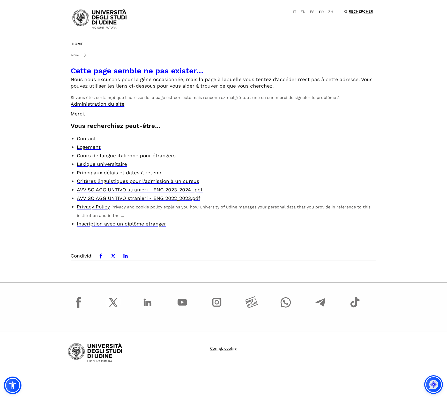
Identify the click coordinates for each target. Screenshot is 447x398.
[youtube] (182, 307)
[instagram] (217, 307)
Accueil (75, 55)
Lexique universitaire (102, 164)
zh (330, 12)
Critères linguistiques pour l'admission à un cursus (138, 181)
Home (77, 44)
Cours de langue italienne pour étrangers (126, 156)
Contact (86, 139)
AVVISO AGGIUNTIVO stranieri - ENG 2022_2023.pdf (138, 198)
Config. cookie (223, 348)
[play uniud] (251, 307)
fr (321, 12)
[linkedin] (148, 307)
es (312, 12)
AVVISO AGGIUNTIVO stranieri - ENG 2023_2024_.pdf (140, 190)
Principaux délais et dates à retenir (119, 173)
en (303, 12)
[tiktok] (355, 307)
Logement (89, 147)
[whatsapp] (286, 307)
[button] (12, 385)
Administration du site (97, 104)
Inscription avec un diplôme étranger (121, 224)
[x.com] (113, 307)
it (294, 12)
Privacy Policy (93, 207)
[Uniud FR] (99, 18)
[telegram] (320, 307)
